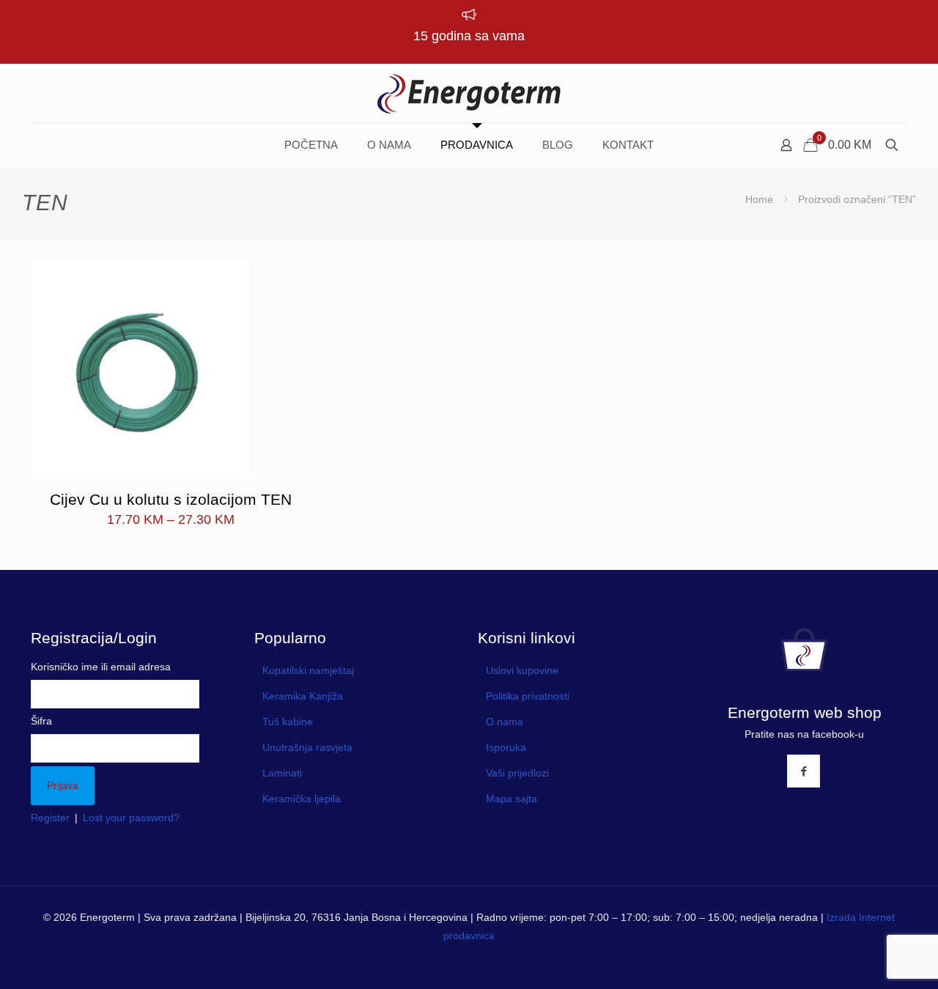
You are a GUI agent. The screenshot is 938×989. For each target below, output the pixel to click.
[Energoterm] (469, 93)
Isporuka (506, 747)
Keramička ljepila (301, 798)
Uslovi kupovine (522, 670)
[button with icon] (803, 771)
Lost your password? (131, 817)
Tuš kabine (287, 721)
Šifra (41, 721)
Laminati (282, 773)
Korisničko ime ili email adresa (101, 667)
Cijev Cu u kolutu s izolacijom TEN (171, 499)
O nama (504, 721)
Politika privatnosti (527, 696)
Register (50, 817)
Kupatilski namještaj (308, 670)
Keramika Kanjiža (302, 696)
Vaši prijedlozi (517, 773)
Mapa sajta (511, 798)
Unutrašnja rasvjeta (307, 747)
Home (759, 199)
